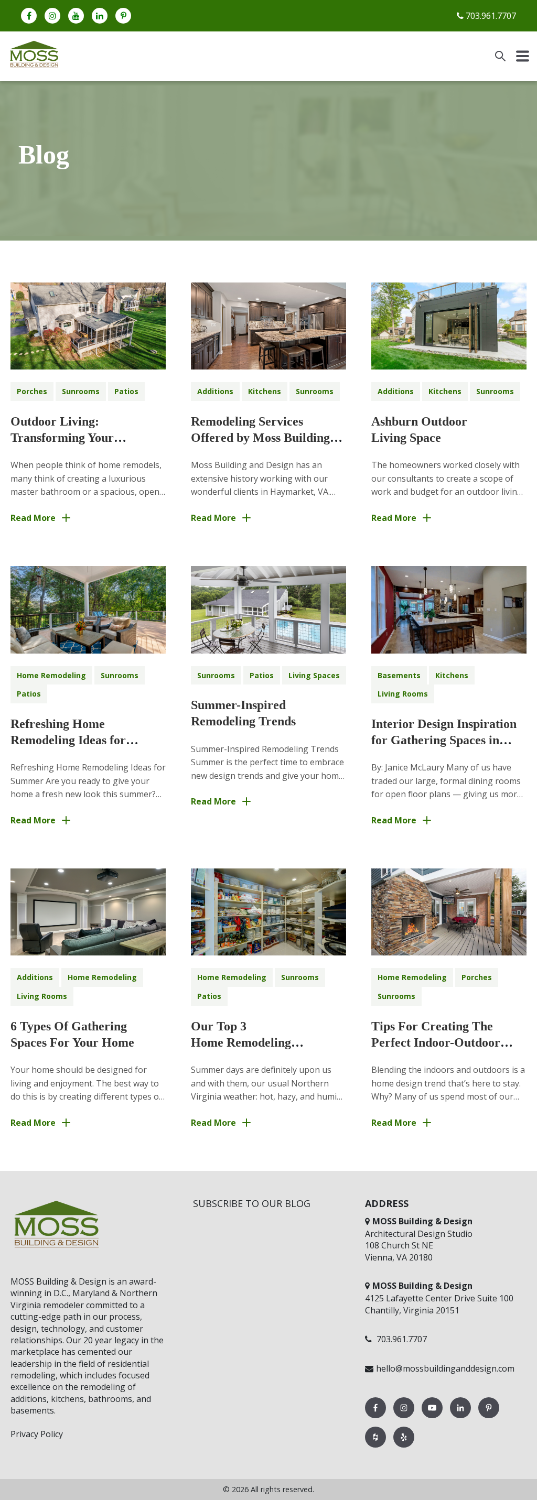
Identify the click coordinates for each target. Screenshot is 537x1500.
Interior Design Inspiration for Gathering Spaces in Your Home (444, 740)
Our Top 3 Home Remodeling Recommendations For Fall (264, 1042)
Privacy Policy (36, 1434)
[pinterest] (123, 16)
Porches (32, 391)
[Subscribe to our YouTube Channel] (433, 1417)
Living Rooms (403, 694)
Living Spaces (314, 675)
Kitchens (264, 391)
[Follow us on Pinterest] (489, 1417)
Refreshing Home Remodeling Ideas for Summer (68, 740)
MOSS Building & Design (58, 1281)
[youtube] (76, 16)
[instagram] (52, 16)
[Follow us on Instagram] (405, 1417)
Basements (399, 675)
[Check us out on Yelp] (404, 1447)
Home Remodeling (51, 675)
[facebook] (29, 16)
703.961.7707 (490, 15)
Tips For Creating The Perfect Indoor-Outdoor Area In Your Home (435, 1042)
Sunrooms (81, 391)
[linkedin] (100, 16)
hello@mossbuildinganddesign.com (445, 1368)
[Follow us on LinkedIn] (461, 1417)
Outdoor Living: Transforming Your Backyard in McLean (67, 438)
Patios (126, 391)
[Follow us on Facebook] (376, 1417)
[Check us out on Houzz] (376, 1447)
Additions (215, 391)
